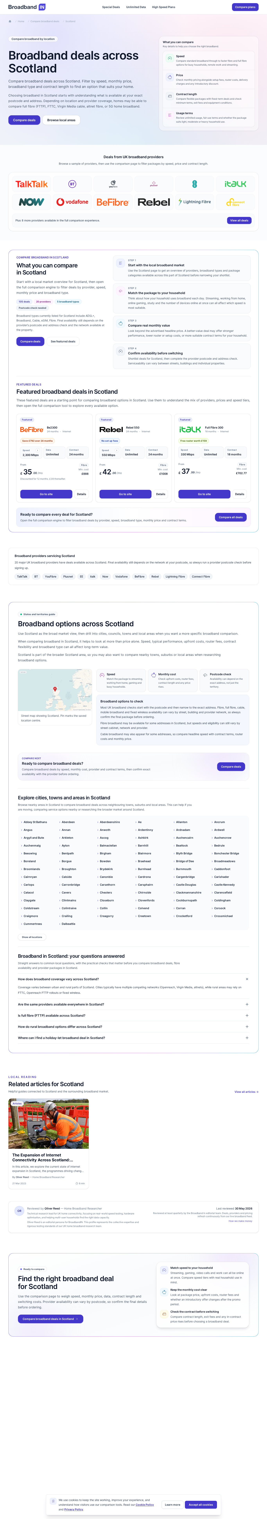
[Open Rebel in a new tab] (111, 429)
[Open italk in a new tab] (190, 429)
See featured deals (63, 341)
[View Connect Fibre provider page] (235, 202)
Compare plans (245, 7)
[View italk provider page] (235, 184)
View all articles (247, 1091)
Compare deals (24, 120)
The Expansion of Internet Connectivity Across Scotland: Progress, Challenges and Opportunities (41, 1162)
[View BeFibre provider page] (113, 202)
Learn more (172, 1504)
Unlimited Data (136, 7)
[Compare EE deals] (195, 184)
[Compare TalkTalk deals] (31, 184)
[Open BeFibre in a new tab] (32, 429)
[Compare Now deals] (31, 202)
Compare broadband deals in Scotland (48, 1318)
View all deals (239, 220)
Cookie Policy (145, 1504)
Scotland (70, 21)
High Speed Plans (163, 7)
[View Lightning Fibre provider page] (195, 202)
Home (21, 21)
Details (81, 494)
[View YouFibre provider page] (113, 184)
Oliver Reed (52, 1208)
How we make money (240, 1220)
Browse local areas (61, 120)
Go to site (46, 494)
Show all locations (32, 937)
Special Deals (111, 7)
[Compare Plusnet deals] (154, 184)
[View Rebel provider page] (154, 202)
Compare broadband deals (44, 21)
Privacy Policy (73, 1509)
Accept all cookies (201, 1504)
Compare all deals (231, 517)
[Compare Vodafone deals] (72, 202)
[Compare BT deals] (72, 184)
